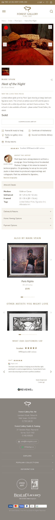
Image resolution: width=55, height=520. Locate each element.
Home (4, 21)
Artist (10, 21)
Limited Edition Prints (27, 202)
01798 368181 (27, 421)
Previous (5, 44)
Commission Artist (27, 122)
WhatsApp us (29, 447)
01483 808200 (27, 436)
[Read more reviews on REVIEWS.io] (25, 390)
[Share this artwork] (51, 80)
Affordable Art (24, 205)
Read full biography (10, 177)
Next (50, 44)
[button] (4, 371)
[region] (27, 372)
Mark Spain (18, 21)
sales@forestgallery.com (29, 442)
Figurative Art (40, 202)
